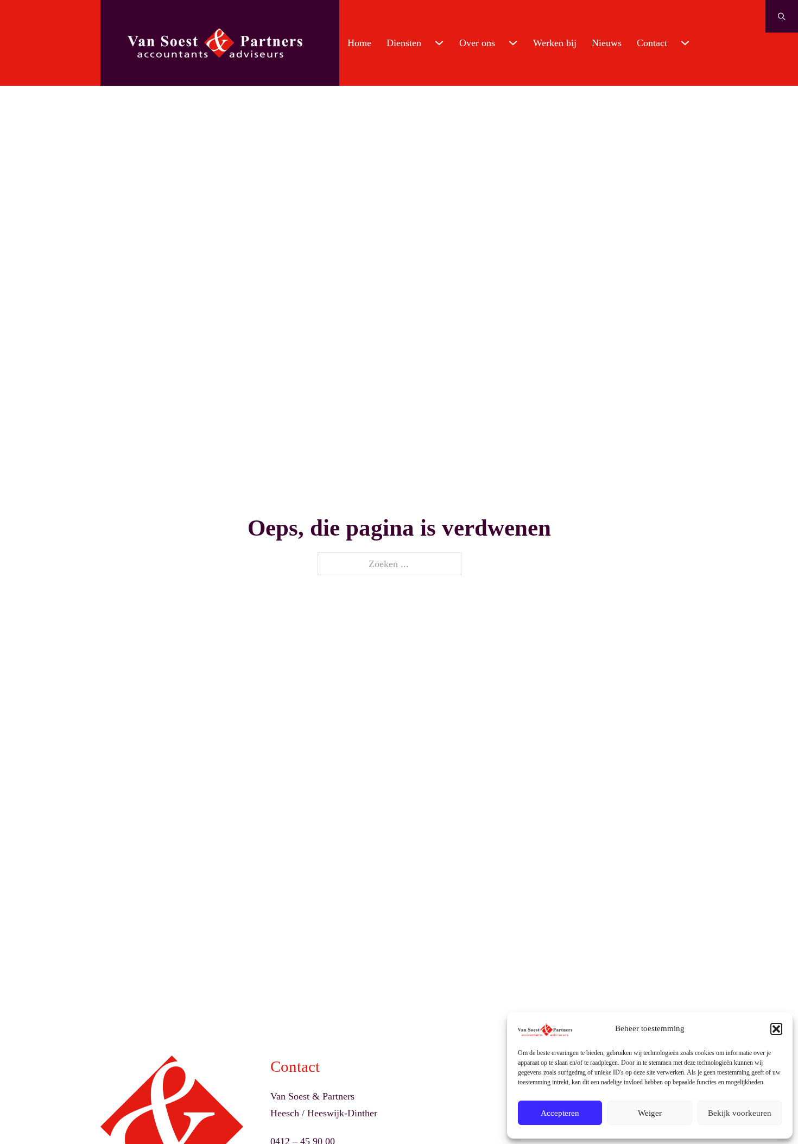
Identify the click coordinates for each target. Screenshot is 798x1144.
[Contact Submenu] (685, 42)
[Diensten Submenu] (439, 42)
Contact (652, 42)
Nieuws (607, 42)
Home (359, 42)
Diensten (404, 42)
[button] (776, 1029)
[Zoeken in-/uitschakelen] (781, 16)
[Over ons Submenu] (513, 42)
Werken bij (555, 42)
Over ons (477, 42)
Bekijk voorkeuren (739, 1113)
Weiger (650, 1113)
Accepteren (560, 1113)
